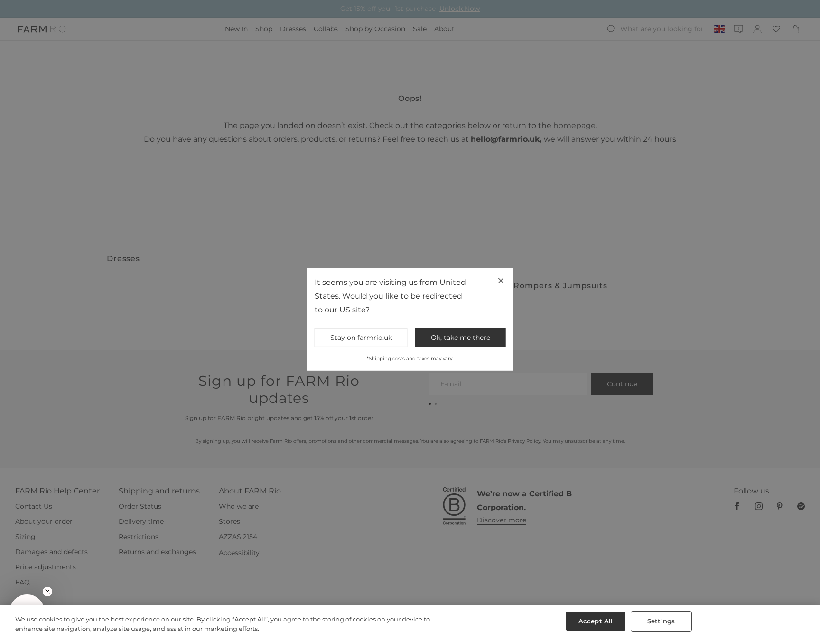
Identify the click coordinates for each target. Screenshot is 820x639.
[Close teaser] (47, 591)
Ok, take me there (460, 337)
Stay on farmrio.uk (361, 337)
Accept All (595, 621)
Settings (661, 621)
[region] (410, 622)
